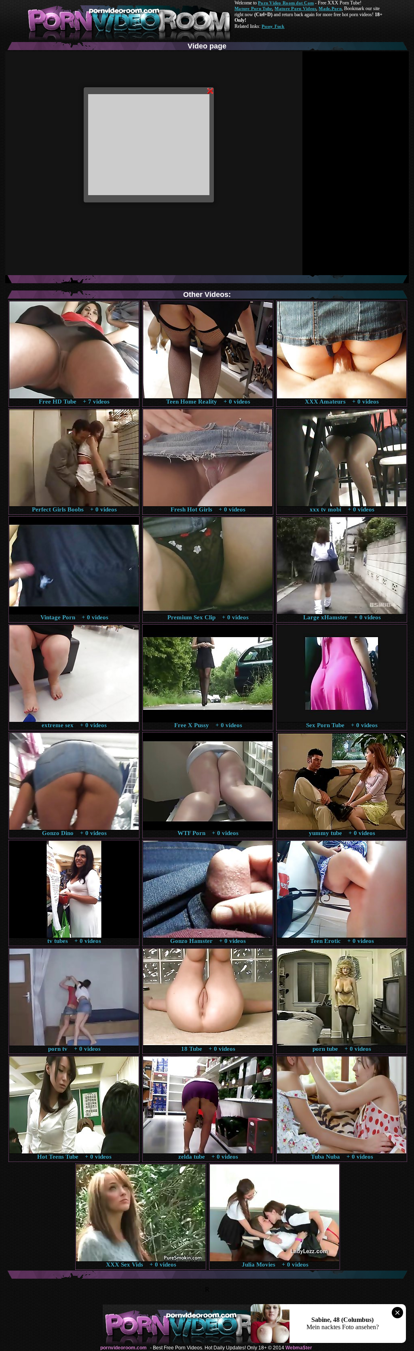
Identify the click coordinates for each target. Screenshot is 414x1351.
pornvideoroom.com (123, 1348)
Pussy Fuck (273, 26)
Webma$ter (298, 1348)
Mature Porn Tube (253, 8)
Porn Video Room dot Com (286, 2)
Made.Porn (330, 8)
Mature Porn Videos (295, 8)
